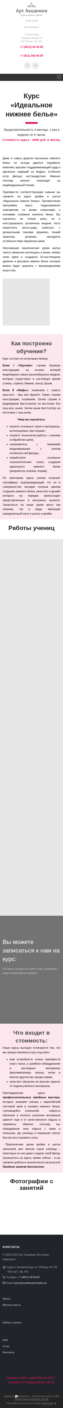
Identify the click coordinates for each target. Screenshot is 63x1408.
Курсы (6, 1298)
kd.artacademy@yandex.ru (30, 1282)
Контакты (8, 1352)
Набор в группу (12, 1322)
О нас (6, 1346)
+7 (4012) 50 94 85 (31, 47)
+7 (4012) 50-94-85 (29, 1277)
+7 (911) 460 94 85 (31, 55)
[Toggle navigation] (59, 77)
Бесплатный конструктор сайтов (31, 1399)
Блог (5, 1339)
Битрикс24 (48, 1403)
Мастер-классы (12, 1304)
